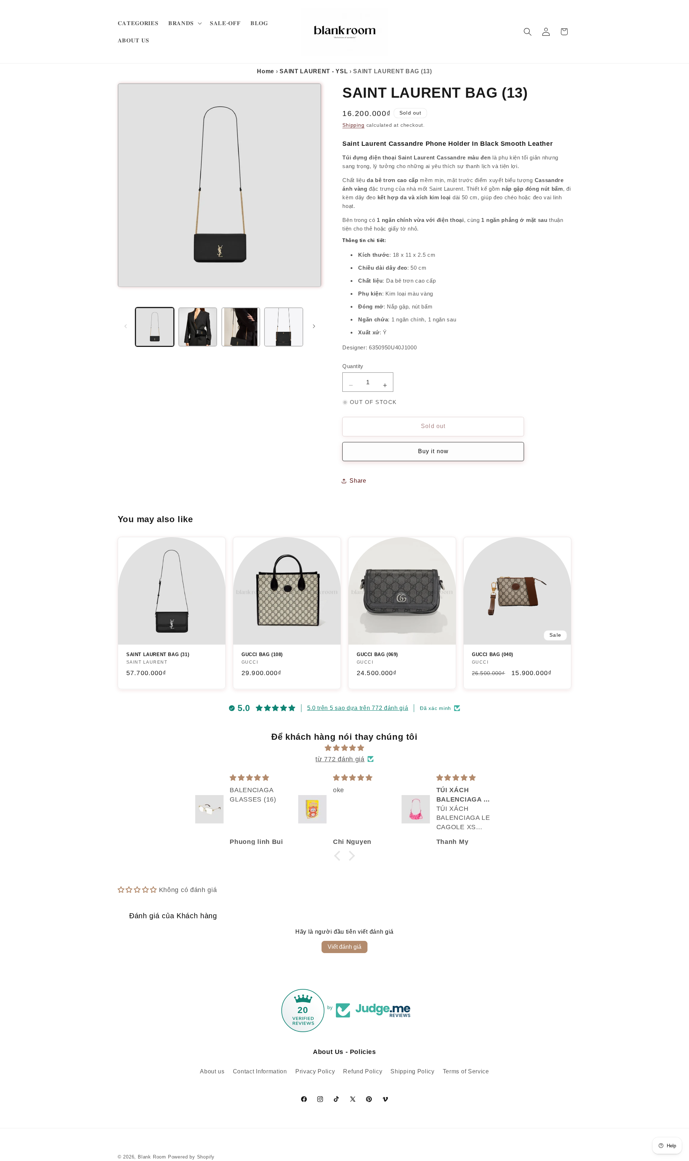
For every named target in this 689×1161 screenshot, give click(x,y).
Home (265, 71)
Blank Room (153, 1157)
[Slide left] (125, 326)
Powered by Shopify (191, 1157)
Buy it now (433, 452)
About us (212, 1071)
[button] (184, 23)
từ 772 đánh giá (339, 759)
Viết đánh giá (344, 947)
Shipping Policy (412, 1071)
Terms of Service (466, 1071)
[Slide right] (314, 326)
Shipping (353, 125)
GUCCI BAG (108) (262, 654)
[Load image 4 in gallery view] (283, 326)
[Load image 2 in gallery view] (197, 326)
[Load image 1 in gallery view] (154, 326)
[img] (344, 747)
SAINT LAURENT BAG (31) (157, 654)
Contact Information (260, 1071)
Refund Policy (362, 1071)
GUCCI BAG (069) (377, 654)
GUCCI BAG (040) (492, 654)
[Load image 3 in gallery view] (240, 326)
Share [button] (358, 480)
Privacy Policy (315, 1071)
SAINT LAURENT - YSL (314, 71)
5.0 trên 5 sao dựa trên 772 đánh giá (357, 708)
